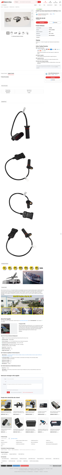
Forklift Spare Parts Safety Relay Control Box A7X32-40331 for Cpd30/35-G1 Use (55, 430)
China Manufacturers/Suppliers (23, 468)
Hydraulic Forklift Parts (12, 454)
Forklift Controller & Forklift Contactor (21, 440)
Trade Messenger (16, 465)
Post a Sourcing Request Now (28, 392)
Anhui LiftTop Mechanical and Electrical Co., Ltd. (43, 13)
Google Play (9, 465)
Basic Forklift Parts (4, 454)
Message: (4, 384)
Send (8, 392)
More (2, 462)
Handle (20, 354)
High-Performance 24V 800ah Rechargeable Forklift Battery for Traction (30, 430)
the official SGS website (24, 320)
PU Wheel (2, 440)
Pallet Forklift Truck (56, 458)
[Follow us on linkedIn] (60, 465)
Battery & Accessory (4, 442)
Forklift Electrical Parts (34, 440)
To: (5, 381)
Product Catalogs (14, 438)
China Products (16, 468)
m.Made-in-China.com (33, 469)
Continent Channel (42, 468)
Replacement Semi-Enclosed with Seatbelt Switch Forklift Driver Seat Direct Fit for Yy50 (6, 412)
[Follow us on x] (54, 465)
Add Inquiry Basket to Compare (18, 36)
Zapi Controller (38, 354)
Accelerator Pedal (9, 355)
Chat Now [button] (55, 22)
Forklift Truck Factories (23, 458)
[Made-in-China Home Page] (6, 2)
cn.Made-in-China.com (40, 469)
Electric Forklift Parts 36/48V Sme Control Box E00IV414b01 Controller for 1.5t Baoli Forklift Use (55, 412)
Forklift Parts (48, 440)
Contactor (23, 354)
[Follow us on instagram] (56, 465)
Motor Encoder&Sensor (34, 442)
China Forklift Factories (5, 458)
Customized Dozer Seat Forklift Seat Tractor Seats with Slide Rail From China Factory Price (18, 430)
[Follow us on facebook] (53, 465)
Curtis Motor (27, 354)
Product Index (47, 468)
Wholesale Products (31, 468)
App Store (3, 465)
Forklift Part (13, 354)
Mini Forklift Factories (32, 458)
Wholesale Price (37, 468)
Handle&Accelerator (19, 442)
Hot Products (11, 468)
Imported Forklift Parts (49, 442)
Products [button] (16, 1)
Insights (51, 468)
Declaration (41, 471)
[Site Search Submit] (39, 2)
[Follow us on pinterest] (59, 465)
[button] (50, 2)
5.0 (50, 74)
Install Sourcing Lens (25, 465)
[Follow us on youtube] (57, 465)
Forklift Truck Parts (48, 458)
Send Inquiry (42, 22)
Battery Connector (32, 354)
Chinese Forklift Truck (40, 458)
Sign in (60, 2)
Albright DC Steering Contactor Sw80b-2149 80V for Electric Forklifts (30, 412)
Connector (17, 354)
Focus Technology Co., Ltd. (24, 471)
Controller (9, 354)
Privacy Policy (46, 471)
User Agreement (36, 471)
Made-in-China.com (26, 469)
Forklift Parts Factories (14, 458)
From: (5, 379)
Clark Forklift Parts (21, 454)
